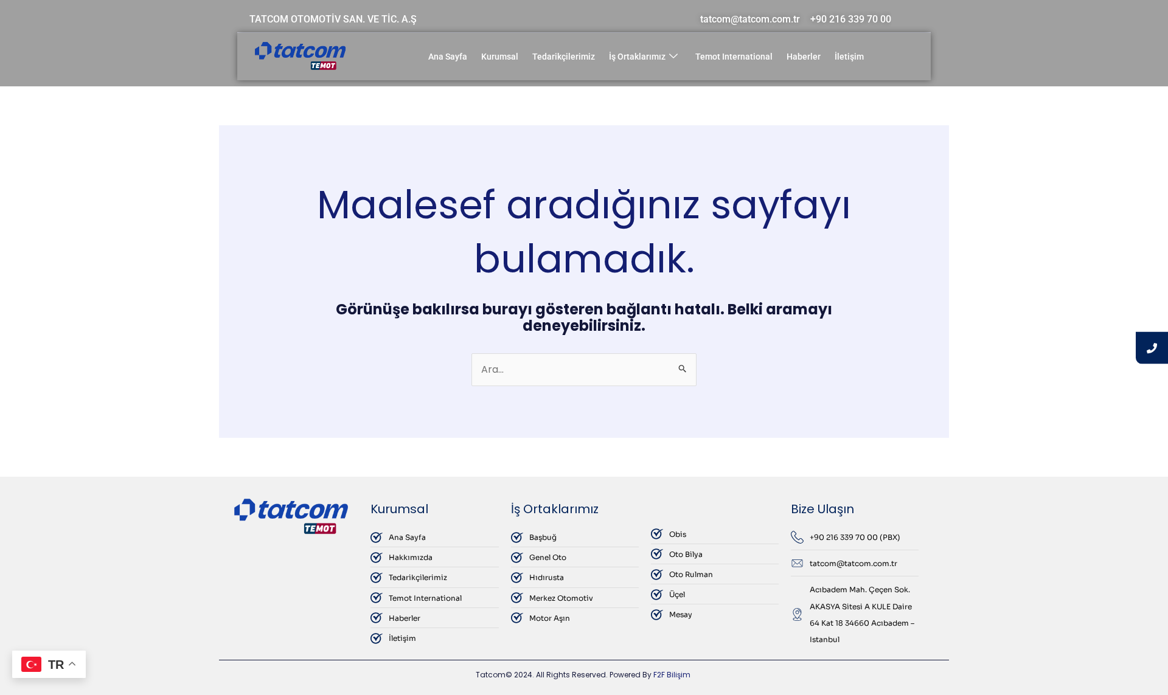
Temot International (734, 56)
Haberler (804, 56)
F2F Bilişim (672, 674)
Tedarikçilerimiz (563, 56)
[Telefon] (1152, 347)
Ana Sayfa (447, 56)
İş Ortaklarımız (637, 56)
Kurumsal (499, 56)
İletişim (849, 56)
